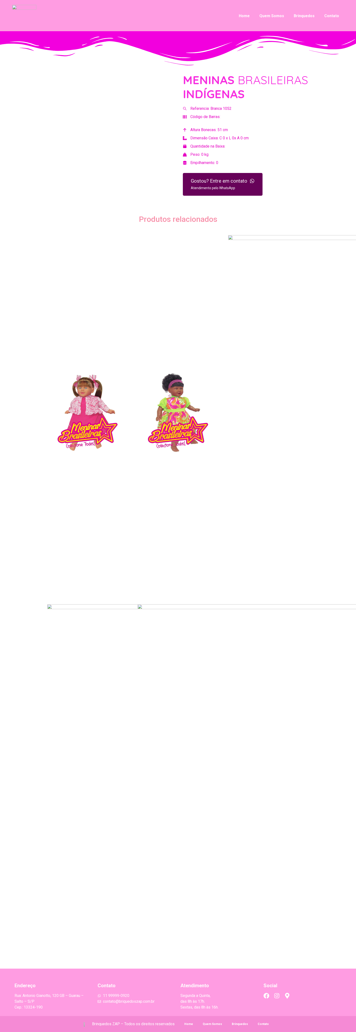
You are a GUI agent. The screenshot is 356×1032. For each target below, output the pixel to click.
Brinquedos (304, 16)
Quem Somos (271, 16)
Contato (331, 16)
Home (244, 16)
